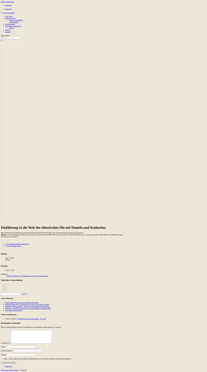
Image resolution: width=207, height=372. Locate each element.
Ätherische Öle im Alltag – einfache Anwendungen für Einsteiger (27, 306)
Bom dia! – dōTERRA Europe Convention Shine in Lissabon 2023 (28, 308)
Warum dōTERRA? (16, 20)
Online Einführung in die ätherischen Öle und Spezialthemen (27, 276)
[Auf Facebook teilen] (5, 284)
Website (3, 355)
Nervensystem (10, 24)
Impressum (5, 370)
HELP (11, 28)
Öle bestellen (13, 22)
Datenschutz (13, 370)
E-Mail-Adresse (7, 351)
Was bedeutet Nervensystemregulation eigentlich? (22, 303)
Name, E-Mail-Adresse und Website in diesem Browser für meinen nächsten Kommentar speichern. (37, 359)
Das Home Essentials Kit (13, 310)
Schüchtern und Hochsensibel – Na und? (32, 319)
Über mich (8, 16)
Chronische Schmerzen (13, 26)
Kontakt (8, 32)
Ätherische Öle (10, 18)
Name (3, 347)
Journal (7, 30)
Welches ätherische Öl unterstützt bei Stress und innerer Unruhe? (27, 305)
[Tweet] (5, 286)
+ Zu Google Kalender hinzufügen (17, 244)
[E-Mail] (5, 290)
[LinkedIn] (5, 288)
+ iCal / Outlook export (13, 246)
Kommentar (5, 343)
